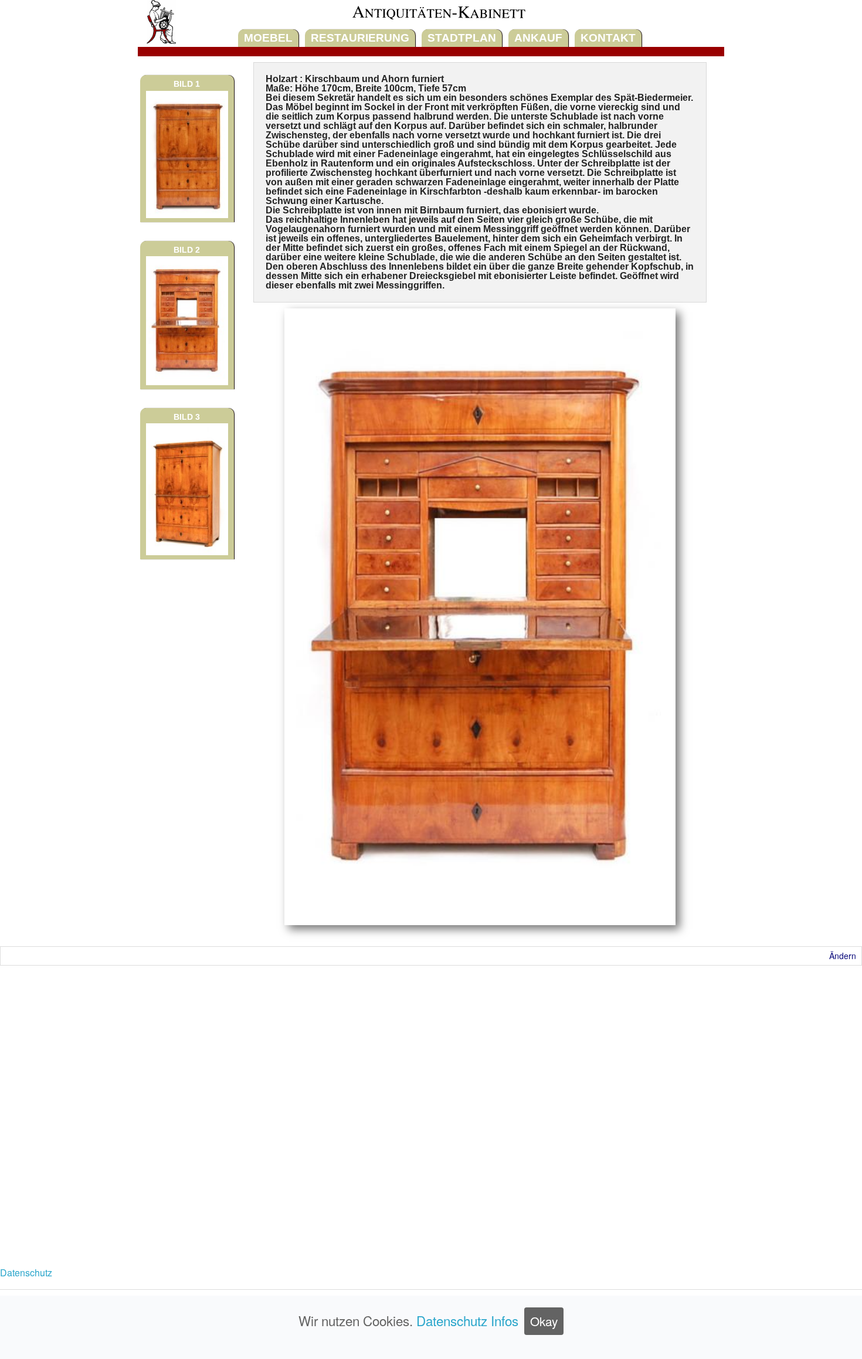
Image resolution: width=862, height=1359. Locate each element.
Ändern (842, 956)
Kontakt (608, 38)
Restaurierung (360, 38)
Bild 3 (187, 417)
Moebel (268, 38)
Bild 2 (187, 249)
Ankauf (538, 38)
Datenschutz (26, 1272)
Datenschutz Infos (467, 1320)
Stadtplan (461, 38)
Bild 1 (187, 84)
